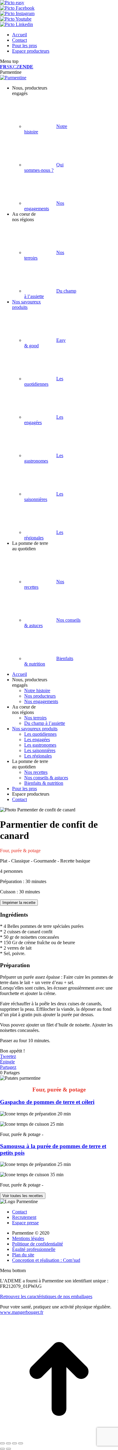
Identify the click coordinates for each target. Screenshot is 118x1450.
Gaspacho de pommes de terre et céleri (47, 1102)
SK (10, 66)
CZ (16, 66)
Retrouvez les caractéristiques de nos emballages (46, 1296)
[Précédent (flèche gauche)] (2, 1449)
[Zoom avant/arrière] (20, 1443)
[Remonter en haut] (59, 1436)
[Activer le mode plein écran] (14, 1443)
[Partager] (8, 1443)
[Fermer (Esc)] (2, 1443)
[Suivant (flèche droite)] (8, 1449)
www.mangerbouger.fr (21, 1312)
